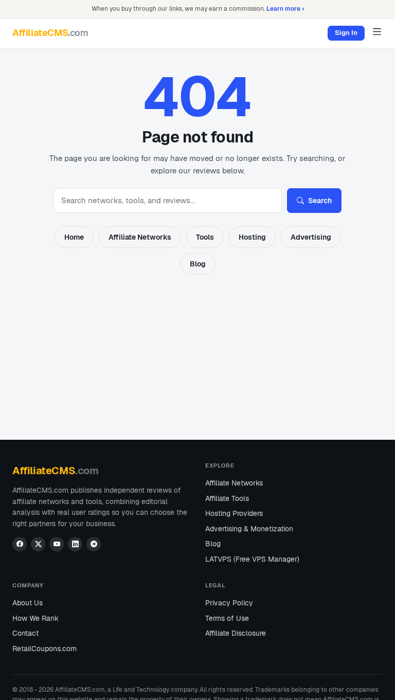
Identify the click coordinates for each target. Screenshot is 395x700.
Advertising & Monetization (249, 528)
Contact (25, 633)
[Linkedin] (75, 544)
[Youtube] (56, 544)
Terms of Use (227, 618)
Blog (198, 263)
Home (74, 237)
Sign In (346, 32)
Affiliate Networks (140, 237)
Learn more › (285, 8)
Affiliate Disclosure (235, 633)
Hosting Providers (234, 513)
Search (320, 200)
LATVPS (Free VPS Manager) (252, 559)
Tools (205, 237)
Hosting (252, 237)
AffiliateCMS (50, 33)
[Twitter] (38, 544)
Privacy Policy (229, 602)
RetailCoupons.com (44, 648)
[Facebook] (19, 544)
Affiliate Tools (227, 498)
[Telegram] (93, 544)
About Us (27, 602)
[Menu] (377, 32)
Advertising (311, 237)
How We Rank (35, 618)
